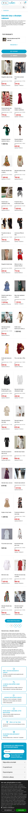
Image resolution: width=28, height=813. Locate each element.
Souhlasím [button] (21, 810)
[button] (14, 807)
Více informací (15, 806)
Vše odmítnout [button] (8, 810)
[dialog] (14, 796)
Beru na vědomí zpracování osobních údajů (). (17, 756)
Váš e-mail (8, 751)
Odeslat (7, 755)
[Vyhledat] (23, 7)
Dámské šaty (6, 10)
